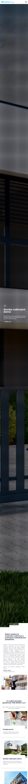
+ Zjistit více (7, 322)
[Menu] (26, 2)
